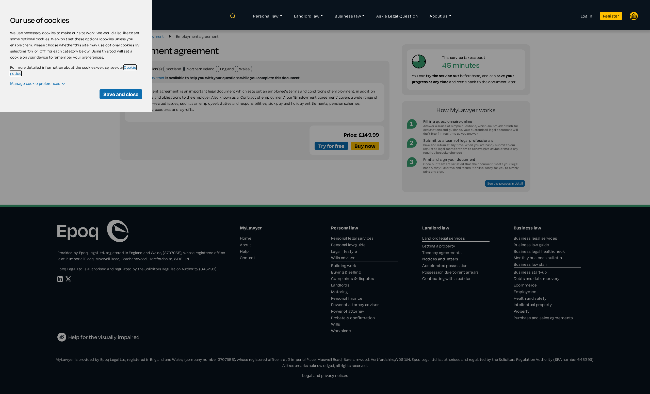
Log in (586, 16)
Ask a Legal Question (397, 16)
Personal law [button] (266, 16)
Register (611, 16)
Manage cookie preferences (35, 83)
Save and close (120, 94)
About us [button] (439, 16)
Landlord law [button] (306, 16)
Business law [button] (348, 16)
